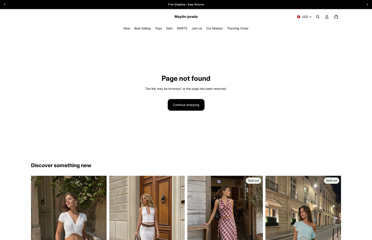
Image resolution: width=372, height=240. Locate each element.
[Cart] (336, 16)
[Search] (317, 16)
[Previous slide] (193, 226)
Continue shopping (186, 105)
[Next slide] (256, 226)
